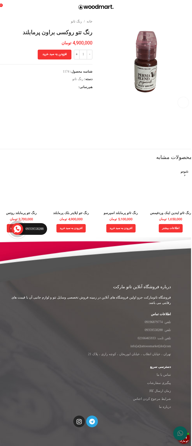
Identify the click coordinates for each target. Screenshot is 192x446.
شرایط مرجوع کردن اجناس (152, 399)
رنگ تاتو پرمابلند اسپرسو (121, 213)
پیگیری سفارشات (159, 383)
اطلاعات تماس (161, 314)
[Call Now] (17, 229)
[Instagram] (79, 421)
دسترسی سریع (160, 367)
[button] (177, 433)
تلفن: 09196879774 (158, 322)
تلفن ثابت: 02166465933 (154, 338)
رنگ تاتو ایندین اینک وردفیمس (170, 213)
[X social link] (70, 87)
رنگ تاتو (76, 21)
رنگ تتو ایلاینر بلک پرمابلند (71, 213)
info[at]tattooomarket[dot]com (150, 346)
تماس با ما (164, 374)
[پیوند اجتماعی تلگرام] (47, 87)
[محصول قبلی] (14, 21)
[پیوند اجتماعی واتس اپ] (53, 87)
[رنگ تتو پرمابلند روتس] (21, 187)
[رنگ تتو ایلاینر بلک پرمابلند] (71, 187)
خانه (89, 21)
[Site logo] (96, 6)
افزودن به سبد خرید (54, 54)
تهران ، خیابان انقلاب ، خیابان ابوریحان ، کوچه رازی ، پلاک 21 (129, 354)
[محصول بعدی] (3, 21)
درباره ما (165, 407)
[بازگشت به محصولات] (8, 21)
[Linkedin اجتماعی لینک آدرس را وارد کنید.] (59, 87)
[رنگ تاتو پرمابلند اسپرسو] (121, 187)
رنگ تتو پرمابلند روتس (21, 213)
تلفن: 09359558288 (158, 330)
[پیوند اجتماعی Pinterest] (64, 87)
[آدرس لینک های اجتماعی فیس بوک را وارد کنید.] (75, 87)
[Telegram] (92, 421)
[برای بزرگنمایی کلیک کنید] (183, 102)
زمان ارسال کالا (160, 391)
